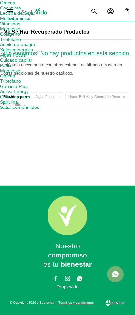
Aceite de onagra (17, 44)
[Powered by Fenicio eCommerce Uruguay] (115, 302)
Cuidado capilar (16, 60)
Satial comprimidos (19, 107)
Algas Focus (45, 97)
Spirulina (9, 102)
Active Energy (14, 91)
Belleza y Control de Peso (94, 97)
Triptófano (10, 39)
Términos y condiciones (76, 302)
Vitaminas (10, 23)
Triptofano (10, 81)
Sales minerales (16, 49)
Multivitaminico (15, 18)
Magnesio (10, 28)
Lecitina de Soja (16, 13)
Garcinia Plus (14, 86)
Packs (6, 65)
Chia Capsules (15, 96)
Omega (7, 2)
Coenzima (10, 7)
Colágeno (10, 34)
